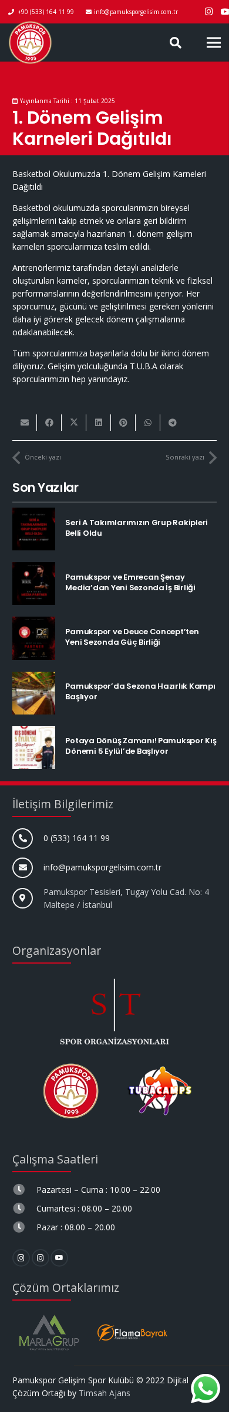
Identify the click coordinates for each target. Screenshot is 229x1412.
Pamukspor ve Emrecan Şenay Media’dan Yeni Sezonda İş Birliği (130, 582)
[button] (175, 42)
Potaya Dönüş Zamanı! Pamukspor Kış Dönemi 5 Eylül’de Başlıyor (140, 746)
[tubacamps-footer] (158, 1090)
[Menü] (213, 42)
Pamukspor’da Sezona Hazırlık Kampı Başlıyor (140, 691)
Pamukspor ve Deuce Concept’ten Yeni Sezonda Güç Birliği (131, 637)
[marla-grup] (49, 1332)
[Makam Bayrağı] (132, 1332)
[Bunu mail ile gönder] (24, 422)
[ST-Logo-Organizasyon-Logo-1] (114, 1010)
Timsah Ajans (104, 1393)
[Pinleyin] (123, 422)
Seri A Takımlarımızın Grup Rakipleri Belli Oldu (136, 528)
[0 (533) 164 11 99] (27, 838)
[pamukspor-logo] (30, 42)
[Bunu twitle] (74, 422)
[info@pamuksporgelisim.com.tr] (27, 868)
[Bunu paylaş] (49, 422)
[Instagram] (209, 12)
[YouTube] (59, 1258)
